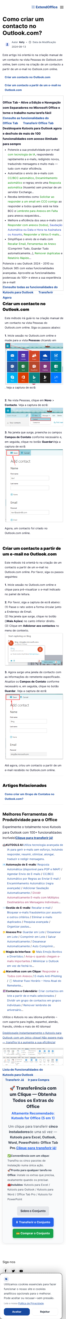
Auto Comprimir (42, 946)
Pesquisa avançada (36, 921)
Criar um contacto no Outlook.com (27, 77)
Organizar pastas (18, 926)
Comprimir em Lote (32, 936)
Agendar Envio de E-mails (23, 874)
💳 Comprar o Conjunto (33, 1229)
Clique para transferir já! (34, 838)
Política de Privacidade (31, 1303)
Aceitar (16, 1311)
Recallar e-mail (41, 907)
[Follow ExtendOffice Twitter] (13, 1266)
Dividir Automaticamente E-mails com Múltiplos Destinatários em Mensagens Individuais (33, 897)
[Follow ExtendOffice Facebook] (6, 1266)
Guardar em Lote (34, 932)
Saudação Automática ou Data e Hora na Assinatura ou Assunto (35, 229)
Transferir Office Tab (38, 123)
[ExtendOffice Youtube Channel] (21, 1266)
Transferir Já (14, 1075)
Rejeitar (45, 1311)
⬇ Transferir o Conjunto (33, 1218)
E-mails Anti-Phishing (48, 976)
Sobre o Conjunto (33, 1206)
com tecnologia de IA (21, 154)
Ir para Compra (38, 1075)
